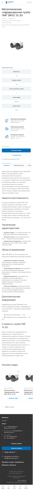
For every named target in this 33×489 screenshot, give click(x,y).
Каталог (4, 420)
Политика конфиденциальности (17, 476)
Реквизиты (5, 465)
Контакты (13, 465)
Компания (5, 417)
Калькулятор (17, 155)
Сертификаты (19, 462)
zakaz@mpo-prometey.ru (11, 456)
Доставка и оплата (8, 462)
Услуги (4, 424)
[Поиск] (30, 2)
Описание (7, 165)
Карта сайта (16, 478)
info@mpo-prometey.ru (11, 458)
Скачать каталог (16, 443)
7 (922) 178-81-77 (9, 452)
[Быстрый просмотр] (18, 371)
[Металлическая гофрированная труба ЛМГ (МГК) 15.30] (16, 45)
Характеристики (19, 165)
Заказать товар (16, 150)
